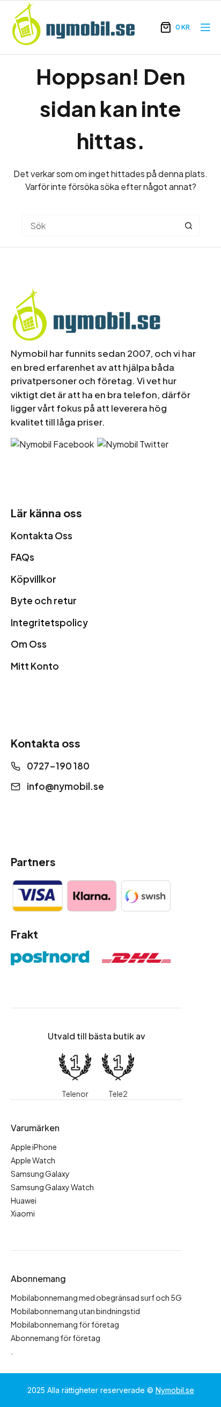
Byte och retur (44, 600)
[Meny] (205, 27)
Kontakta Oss (41, 535)
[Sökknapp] (189, 225)
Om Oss (29, 644)
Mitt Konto (35, 666)
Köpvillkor (33, 579)
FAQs (22, 557)
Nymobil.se (175, 1390)
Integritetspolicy (49, 622)
